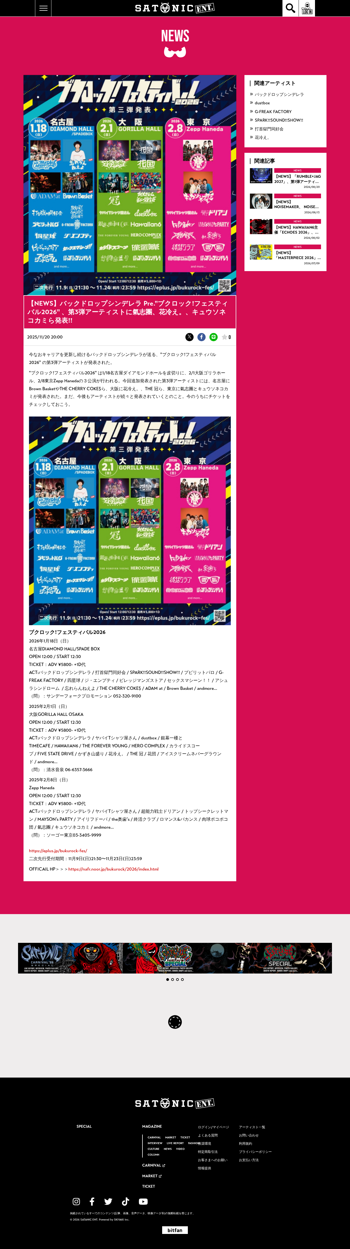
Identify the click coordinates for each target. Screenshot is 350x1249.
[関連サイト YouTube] (143, 1202)
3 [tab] (177, 979)
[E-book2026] (70, 958)
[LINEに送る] (213, 337)
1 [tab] (167, 979)
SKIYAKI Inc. (121, 1219)
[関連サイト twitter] (108, 1202)
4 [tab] (182, 979)
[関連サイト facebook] (92, 1202)
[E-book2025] (175, 958)
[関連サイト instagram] (76, 1202)
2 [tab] (172, 979)
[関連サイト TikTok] (125, 1202)
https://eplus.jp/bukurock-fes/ (58, 850)
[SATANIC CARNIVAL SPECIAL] (280, 958)
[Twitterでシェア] (189, 337)
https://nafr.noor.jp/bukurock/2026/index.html (113, 869)
